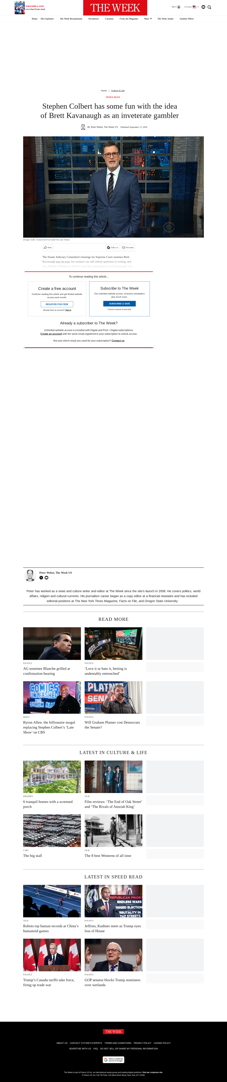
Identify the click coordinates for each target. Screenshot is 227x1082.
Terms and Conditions (118, 1043)
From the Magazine (129, 19)
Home (104, 90)
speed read (113, 97)
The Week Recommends (71, 19)
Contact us (118, 340)
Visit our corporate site (152, 1072)
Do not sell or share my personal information (129, 1048)
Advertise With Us (80, 1048)
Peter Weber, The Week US (104, 127)
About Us (62, 1043)
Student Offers (187, 19)
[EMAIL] (47, 578)
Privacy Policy (142, 1043)
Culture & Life (118, 90)
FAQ (95, 1048)
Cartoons (109, 19)
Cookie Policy (162, 1043)
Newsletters (93, 19)
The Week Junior (166, 19)
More (147, 19)
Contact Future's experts (86, 1043)
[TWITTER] (42, 578)
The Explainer (47, 19)
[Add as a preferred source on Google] (113, 1059)
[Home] (34, 19)
